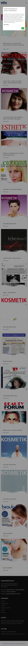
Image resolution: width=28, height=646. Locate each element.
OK (22, 28)
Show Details (6, 24)
